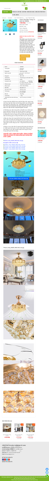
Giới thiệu (19, 11)
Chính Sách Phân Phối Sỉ (40, 11)
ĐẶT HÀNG (23, 59)
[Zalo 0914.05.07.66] (47, 472)
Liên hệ (17, 14)
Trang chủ (4, 17)
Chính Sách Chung (30, 11)
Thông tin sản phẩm (18, 62)
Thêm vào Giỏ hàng (25, 55)
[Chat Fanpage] (47, 469)
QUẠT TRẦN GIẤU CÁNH (30, 17)
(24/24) (27, 1)
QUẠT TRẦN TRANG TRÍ (18, 17)
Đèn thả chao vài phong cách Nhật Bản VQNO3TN (42, 33)
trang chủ (14, 11)
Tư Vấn (13, 14)
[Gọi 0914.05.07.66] (47, 476)
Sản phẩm (24, 11)
